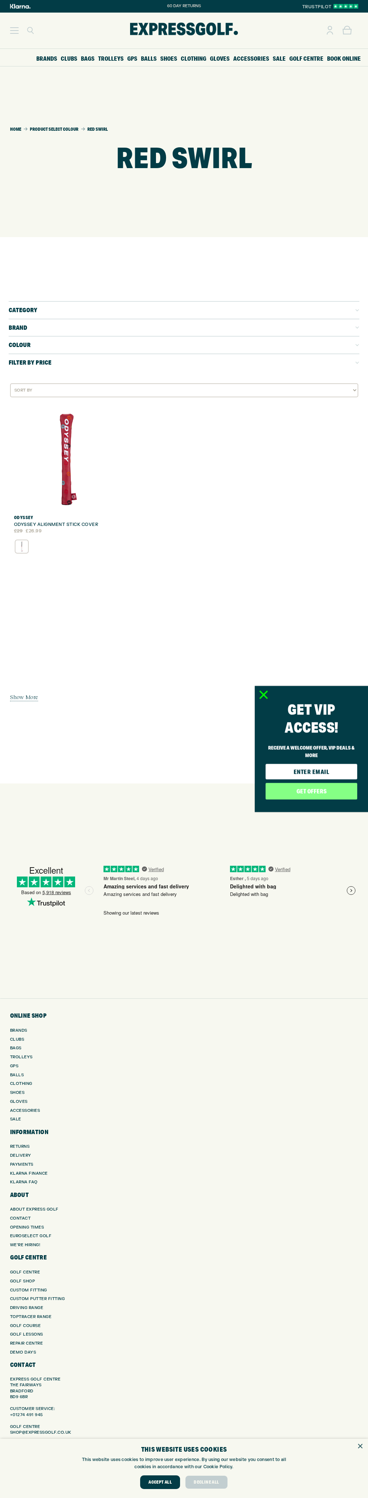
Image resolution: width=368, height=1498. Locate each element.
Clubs (17, 1039)
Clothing (21, 1083)
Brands (18, 1030)
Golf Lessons (26, 1334)
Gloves (19, 1101)
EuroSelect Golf (31, 1236)
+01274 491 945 (26, 1415)
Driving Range (26, 1307)
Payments (21, 1164)
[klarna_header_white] (20, 6)
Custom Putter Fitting (37, 1298)
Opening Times (27, 1227)
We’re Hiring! (25, 1245)
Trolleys (21, 1057)
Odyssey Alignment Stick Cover (56, 524)
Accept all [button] (160, 1482)
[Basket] (347, 30)
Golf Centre (25, 1272)
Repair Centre (26, 1343)
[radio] (21, 546)
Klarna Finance (29, 1173)
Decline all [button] (206, 1482)
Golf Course (25, 1325)
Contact (20, 1218)
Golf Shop (22, 1281)
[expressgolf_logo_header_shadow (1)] (184, 31)
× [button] (360, 1446)
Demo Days (23, 1352)
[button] (14, 30)
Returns (20, 1146)
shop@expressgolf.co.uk (41, 1432)
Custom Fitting (28, 1290)
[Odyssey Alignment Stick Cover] (67, 459)
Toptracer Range (31, 1316)
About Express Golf (34, 1209)
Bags (16, 1048)
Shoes (17, 1092)
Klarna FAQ (24, 1182)
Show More (24, 697)
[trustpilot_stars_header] (346, 6)
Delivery (20, 1155)
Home (15, 129)
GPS (14, 1066)
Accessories (25, 1110)
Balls (17, 1075)
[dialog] (184, 1468)
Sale (15, 1119)
